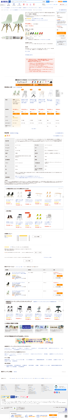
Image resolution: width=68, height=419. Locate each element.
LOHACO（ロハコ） (43, 386)
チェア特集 (52, 401)
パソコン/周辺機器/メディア (30, 359)
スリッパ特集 (19, 402)
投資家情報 (16, 387)
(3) (17, 275)
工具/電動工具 (24, 365)
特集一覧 (38, 403)
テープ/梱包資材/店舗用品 (9, 365)
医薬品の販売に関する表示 (31, 393)
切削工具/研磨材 (31, 365)
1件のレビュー (6, 237)
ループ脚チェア (20, 348)
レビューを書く (40, 18)
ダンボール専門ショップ (29, 402)
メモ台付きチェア (34, 348)
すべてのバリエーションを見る (45, 39)
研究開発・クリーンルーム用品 (45, 365)
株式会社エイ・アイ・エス (60, 20)
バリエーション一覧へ (19, 266)
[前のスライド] (1, 38)
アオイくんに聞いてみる (60, 389)
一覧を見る (15, 371)
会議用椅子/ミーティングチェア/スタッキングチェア (30, 7)
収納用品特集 (63, 402)
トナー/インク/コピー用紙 (20, 359)
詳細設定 (44, 1)
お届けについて (3, 387)
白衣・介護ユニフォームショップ (11, 403)
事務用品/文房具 (7, 359)
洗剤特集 (15, 402)
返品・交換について (3, 389)
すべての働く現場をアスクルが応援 (46, 402)
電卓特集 (16, 401)
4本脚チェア (40, 7)
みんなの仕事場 (43, 388)
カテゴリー (2, 4)
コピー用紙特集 (4, 401)
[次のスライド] (23, 38)
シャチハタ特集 (4, 403)
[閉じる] (58, 412)
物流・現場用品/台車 (17, 365)
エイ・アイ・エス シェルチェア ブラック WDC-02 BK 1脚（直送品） (18, 283)
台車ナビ (39, 402)
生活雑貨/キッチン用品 (57, 359)
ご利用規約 (29, 387)
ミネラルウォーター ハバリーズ (28, 378)
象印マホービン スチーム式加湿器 (39, 378)
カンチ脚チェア (26, 348)
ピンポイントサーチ (33, 403)
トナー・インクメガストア (10, 401)
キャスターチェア (7, 348)
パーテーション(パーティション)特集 (45, 401)
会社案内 (16, 386)
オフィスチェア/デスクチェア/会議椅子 (16, 7)
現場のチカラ (35, 402)
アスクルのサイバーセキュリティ (19, 391)
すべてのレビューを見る (47, 257)
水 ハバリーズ (19, 378)
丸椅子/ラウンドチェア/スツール (54, 348)
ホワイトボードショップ (36, 401)
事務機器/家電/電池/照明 (40, 359)
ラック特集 (56, 401)
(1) (17, 117)
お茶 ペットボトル (49, 378)
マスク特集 (53, 402)
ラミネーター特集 (29, 401)
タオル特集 (23, 402)
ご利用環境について (31, 389)
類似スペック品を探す (17, 87)
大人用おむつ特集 (58, 402)
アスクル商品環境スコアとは (57, 135)
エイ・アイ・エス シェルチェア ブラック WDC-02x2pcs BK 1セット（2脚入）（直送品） (19, 273)
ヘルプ (57, 1)
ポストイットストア (19, 403)
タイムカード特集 (23, 401)
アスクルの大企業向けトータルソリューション (46, 391)
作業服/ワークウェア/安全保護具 (11, 366)
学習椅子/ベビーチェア (12, 355)
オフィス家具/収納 (7, 7)
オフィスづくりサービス (26, 403)
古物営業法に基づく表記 (31, 391)
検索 (47, 2)
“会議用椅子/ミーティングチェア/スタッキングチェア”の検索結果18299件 (44, 301)
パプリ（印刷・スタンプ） (44, 387)
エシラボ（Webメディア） (44, 389)
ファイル (12, 359)
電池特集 (19, 401)
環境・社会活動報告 (17, 388)
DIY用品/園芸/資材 (21, 366)
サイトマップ (30, 386)
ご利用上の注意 (30, 390)
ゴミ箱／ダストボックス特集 (6, 402)
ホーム (2, 7)
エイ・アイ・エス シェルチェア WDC (48, 7)
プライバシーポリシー (31, 388)
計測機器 (37, 365)
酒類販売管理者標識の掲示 (31, 392)
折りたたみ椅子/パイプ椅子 (43, 348)
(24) (59, 317)
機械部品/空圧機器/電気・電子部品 (56, 365)
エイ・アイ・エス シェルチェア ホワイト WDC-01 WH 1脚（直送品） (18, 291)
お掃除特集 (12, 402)
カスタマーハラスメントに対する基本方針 (20, 390)
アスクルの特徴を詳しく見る (53, 417)
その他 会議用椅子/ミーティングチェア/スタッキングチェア (23, 349)
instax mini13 (13, 378)
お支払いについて (3, 388)
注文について (3, 386)
